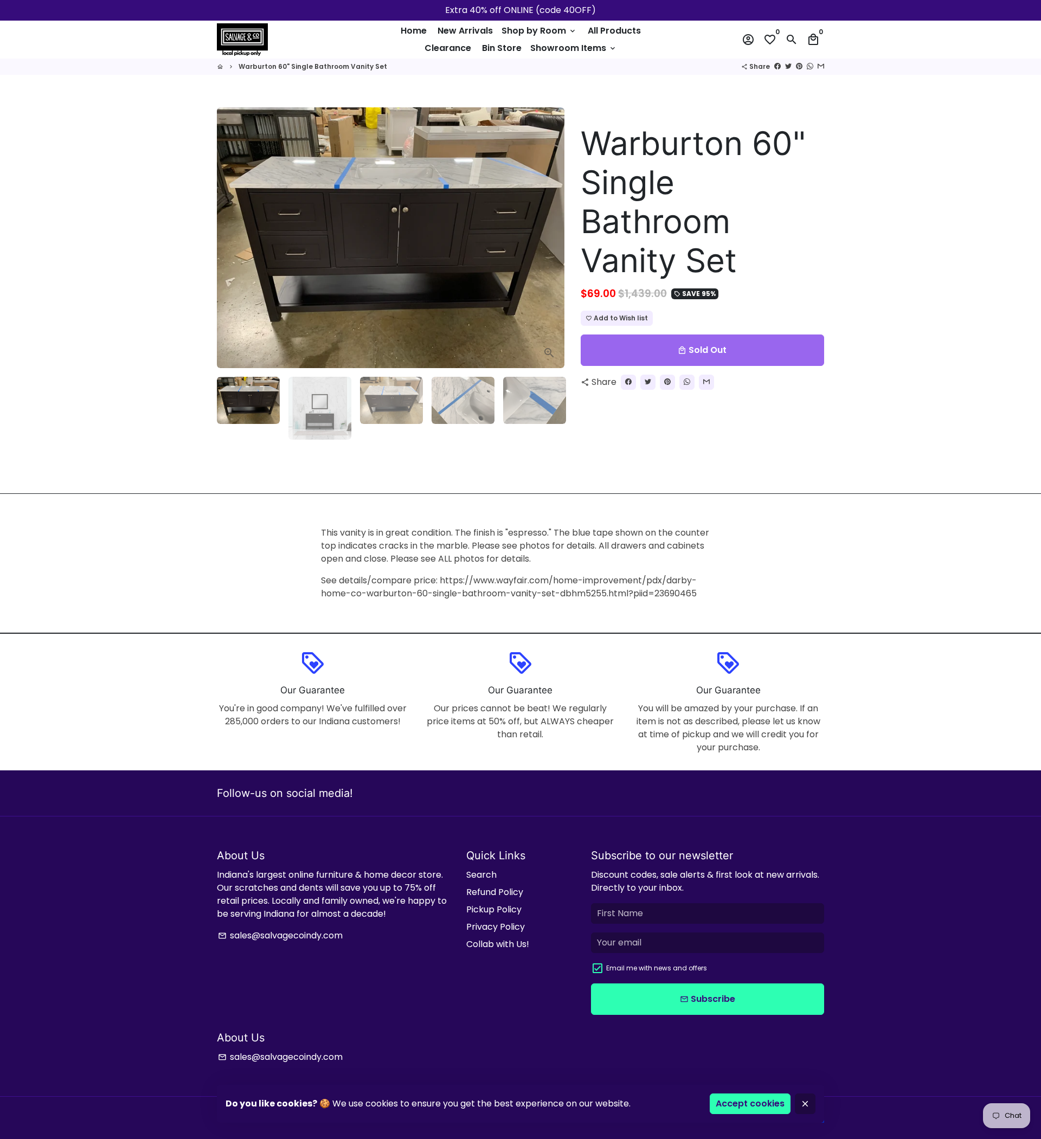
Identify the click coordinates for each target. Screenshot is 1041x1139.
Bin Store (502, 48)
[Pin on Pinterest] (799, 66)
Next (549, 238)
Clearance (448, 48)
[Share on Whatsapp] (810, 66)
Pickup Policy (494, 909)
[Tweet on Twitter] (788, 66)
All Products (614, 30)
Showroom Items (573, 48)
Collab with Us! (497, 944)
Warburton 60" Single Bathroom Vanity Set (313, 66)
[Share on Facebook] (777, 66)
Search (481, 874)
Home (414, 30)
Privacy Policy (495, 927)
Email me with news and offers (656, 968)
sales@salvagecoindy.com (280, 935)
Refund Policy (494, 892)
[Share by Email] (821, 66)
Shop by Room (539, 30)
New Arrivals (465, 30)
